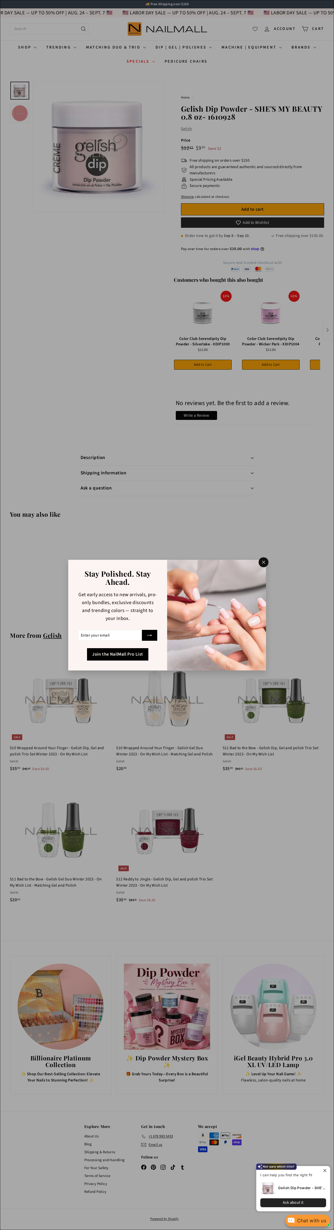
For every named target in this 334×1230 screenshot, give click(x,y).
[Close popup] (326, 1170)
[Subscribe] (149, 635)
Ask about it (293, 1202)
